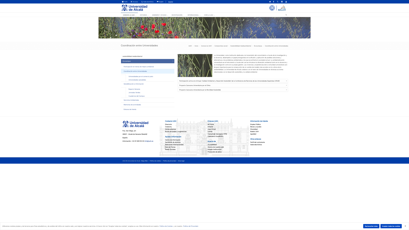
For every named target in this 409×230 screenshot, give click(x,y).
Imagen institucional (214, 149)
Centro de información (172, 140)
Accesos (135, 2)
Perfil (125, 2)
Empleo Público (255, 124)
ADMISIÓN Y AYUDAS (159, 15)
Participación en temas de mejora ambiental (139, 67)
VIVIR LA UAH (208, 15)
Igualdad (253, 134)
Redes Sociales (170, 149)
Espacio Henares (134, 89)
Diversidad (254, 129)
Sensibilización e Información (134, 84)
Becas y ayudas (255, 127)
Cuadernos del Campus (137, 96)
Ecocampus (127, 61)
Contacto (168, 127)
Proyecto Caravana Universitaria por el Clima (198, 85)
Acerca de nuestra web (216, 147)
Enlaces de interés (130, 109)
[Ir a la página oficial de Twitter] (277, 2)
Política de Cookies (166, 226)
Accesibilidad (212, 144)
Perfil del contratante (257, 142)
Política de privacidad (169, 161)
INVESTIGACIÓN (177, 15)
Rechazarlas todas (371, 226)
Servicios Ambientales (131, 100)
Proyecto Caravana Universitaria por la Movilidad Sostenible (203, 90)
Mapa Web (144, 161)
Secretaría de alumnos (173, 142)
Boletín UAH (254, 131)
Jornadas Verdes (134, 92)
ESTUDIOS (143, 15)
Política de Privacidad (190, 226)
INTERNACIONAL (193, 15)
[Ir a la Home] (134, 8)
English (161, 2)
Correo (210, 131)
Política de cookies (155, 161)
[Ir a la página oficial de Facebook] (273, 2)
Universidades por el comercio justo (141, 76)
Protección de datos (215, 152)
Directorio (168, 124)
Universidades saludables (137, 80)
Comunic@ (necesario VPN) (217, 134)
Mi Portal (211, 124)
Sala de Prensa (170, 147)
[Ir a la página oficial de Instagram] (282, 2)
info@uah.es (149, 141)
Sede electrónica (148, 2)
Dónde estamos (170, 129)
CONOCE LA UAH (129, 15)
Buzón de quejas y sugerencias (175, 131)
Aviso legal (181, 161)
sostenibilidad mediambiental (132, 56)
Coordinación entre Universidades (135, 71)
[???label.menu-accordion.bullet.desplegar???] (172, 61)
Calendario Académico (215, 136)
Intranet (210, 127)
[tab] (147, 56)
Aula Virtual (212, 129)
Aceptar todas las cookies (391, 226)
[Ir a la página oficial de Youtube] (286, 2)
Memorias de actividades (132, 105)
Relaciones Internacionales (174, 144)
